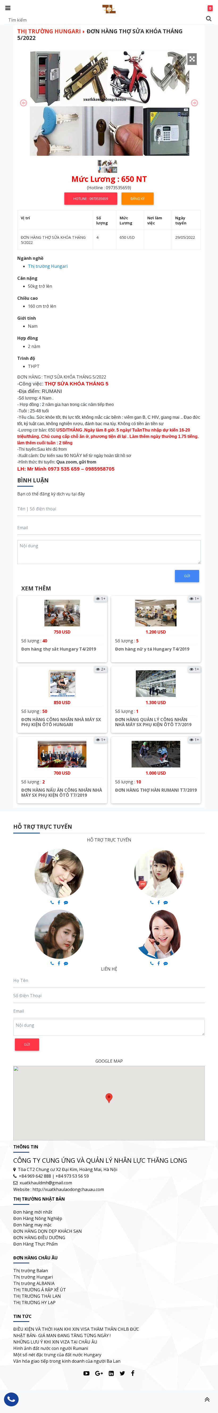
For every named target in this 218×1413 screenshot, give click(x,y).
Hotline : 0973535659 (90, 198)
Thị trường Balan (30, 1271)
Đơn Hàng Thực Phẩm (35, 1244)
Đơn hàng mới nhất (32, 1212)
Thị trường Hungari (49, 31)
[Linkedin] (111, 1373)
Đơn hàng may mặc (32, 1225)
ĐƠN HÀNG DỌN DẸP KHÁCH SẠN (47, 1231)
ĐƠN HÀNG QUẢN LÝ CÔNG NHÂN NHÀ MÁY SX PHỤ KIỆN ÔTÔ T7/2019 (153, 722)
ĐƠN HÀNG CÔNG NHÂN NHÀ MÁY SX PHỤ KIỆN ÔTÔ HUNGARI (61, 722)
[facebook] (133, 1373)
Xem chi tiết (61, 661)
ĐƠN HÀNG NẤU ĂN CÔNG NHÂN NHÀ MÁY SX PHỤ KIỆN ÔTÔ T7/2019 (61, 792)
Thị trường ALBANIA (33, 1283)
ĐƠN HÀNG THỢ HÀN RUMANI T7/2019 (156, 790)
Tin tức (22, 1316)
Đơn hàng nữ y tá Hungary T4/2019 (152, 649)
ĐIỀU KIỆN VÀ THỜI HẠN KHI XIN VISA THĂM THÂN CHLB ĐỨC (76, 1329)
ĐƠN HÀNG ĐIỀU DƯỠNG (39, 1238)
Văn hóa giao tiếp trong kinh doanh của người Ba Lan (66, 1361)
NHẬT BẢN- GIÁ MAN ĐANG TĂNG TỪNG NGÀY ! (62, 1335)
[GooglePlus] (99, 1373)
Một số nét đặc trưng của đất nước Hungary (57, 1355)
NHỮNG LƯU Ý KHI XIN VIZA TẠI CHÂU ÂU (55, 1342)
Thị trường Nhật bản (39, 1199)
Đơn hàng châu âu (35, 1258)
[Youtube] (86, 1373)
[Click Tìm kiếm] (209, 18)
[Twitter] (122, 1373)
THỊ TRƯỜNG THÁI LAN (37, 1296)
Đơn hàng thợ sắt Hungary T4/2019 (58, 649)
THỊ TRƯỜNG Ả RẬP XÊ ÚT (39, 1290)
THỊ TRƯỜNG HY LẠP (34, 1302)
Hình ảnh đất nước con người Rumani (50, 1348)
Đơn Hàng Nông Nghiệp (37, 1218)
